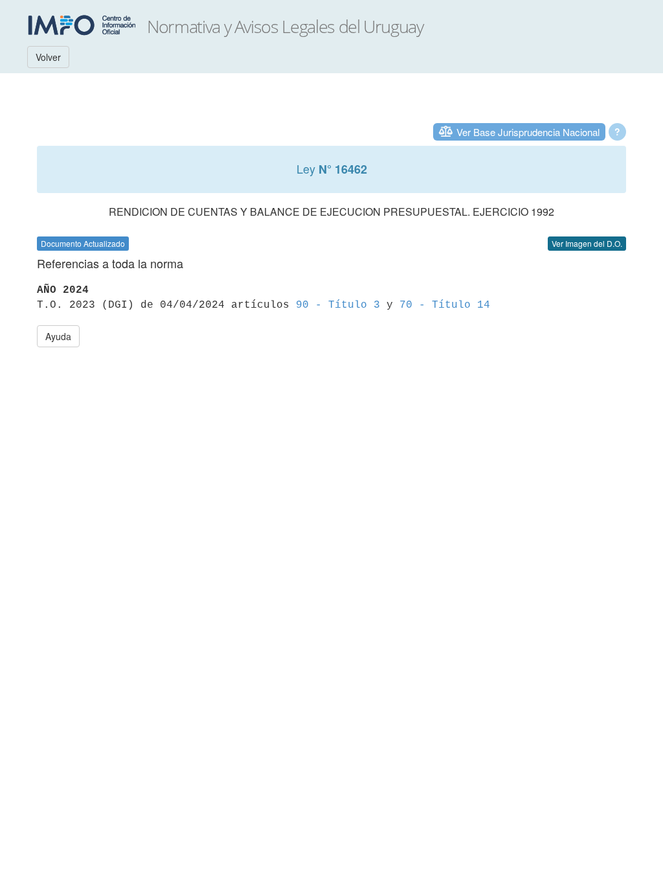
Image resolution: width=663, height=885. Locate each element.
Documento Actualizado (83, 243)
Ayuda (58, 336)
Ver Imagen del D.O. (587, 243)
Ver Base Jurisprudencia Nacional (528, 132)
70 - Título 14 (444, 305)
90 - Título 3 (338, 305)
